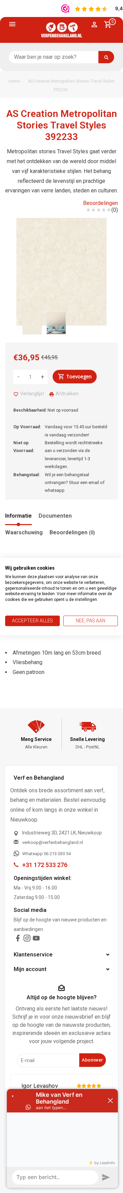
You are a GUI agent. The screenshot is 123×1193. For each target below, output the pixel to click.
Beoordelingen (100, 203)
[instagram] (27, 939)
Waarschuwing (24, 532)
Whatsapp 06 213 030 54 (46, 853)
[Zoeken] (106, 57)
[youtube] (36, 939)
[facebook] (18, 939)
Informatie (18, 516)
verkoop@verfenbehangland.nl (52, 842)
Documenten (55, 516)
